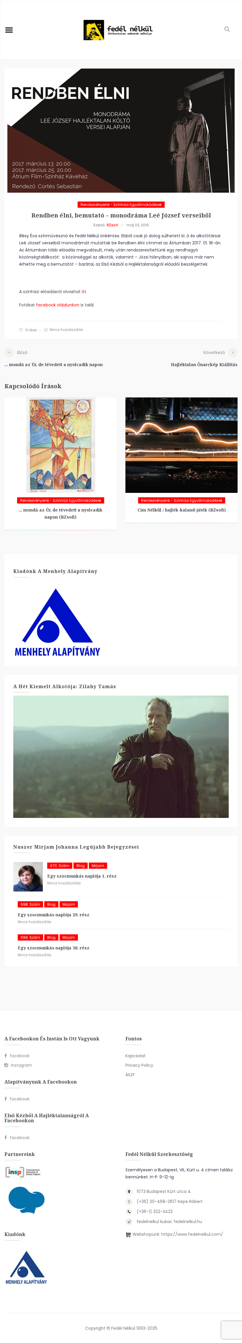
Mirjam (98, 865)
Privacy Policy (139, 1065)
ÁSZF (130, 1075)
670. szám (59, 865)
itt (84, 292)
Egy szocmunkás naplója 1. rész (82, 876)
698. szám (30, 904)
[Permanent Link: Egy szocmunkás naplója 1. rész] (28, 876)
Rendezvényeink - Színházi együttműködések (121, 204)
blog (80, 865)
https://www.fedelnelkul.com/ (192, 1234)
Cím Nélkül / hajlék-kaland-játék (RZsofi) (182, 510)
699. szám (30, 937)
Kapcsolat (135, 1056)
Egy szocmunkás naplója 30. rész (53, 948)
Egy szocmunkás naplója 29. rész (53, 914)
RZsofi (112, 225)
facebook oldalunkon (57, 305)
